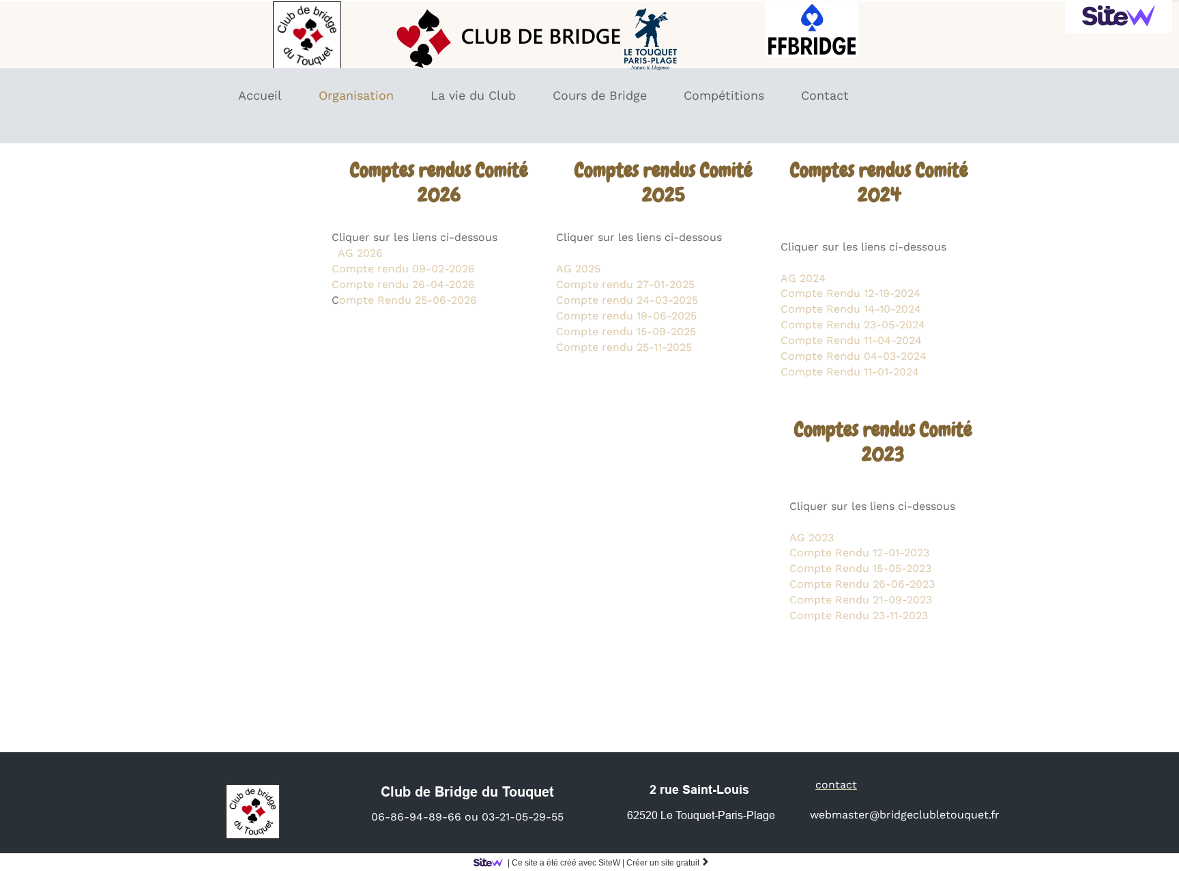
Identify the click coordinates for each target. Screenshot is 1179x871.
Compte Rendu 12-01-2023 (861, 552)
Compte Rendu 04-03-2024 (854, 355)
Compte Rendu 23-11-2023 (858, 615)
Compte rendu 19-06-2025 (626, 315)
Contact (825, 95)
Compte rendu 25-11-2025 (624, 347)
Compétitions (724, 95)
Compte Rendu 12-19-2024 (850, 293)
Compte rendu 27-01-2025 (625, 284)
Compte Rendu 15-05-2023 (860, 568)
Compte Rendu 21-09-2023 (860, 599)
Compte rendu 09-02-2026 (403, 268)
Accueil (260, 95)
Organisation (356, 95)
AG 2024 (803, 278)
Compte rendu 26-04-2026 (403, 284)
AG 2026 (360, 252)
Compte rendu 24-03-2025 (627, 300)
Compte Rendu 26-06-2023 (862, 583)
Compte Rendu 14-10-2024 (853, 308)
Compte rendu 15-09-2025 (626, 331)
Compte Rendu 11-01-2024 (850, 371)
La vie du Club (473, 95)
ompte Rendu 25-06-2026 (408, 300)
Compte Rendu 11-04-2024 (851, 340)
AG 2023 (811, 537)
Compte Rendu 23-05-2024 (853, 324)
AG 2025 (578, 268)
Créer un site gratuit (668, 863)
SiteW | (566, 863)
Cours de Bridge (600, 95)
